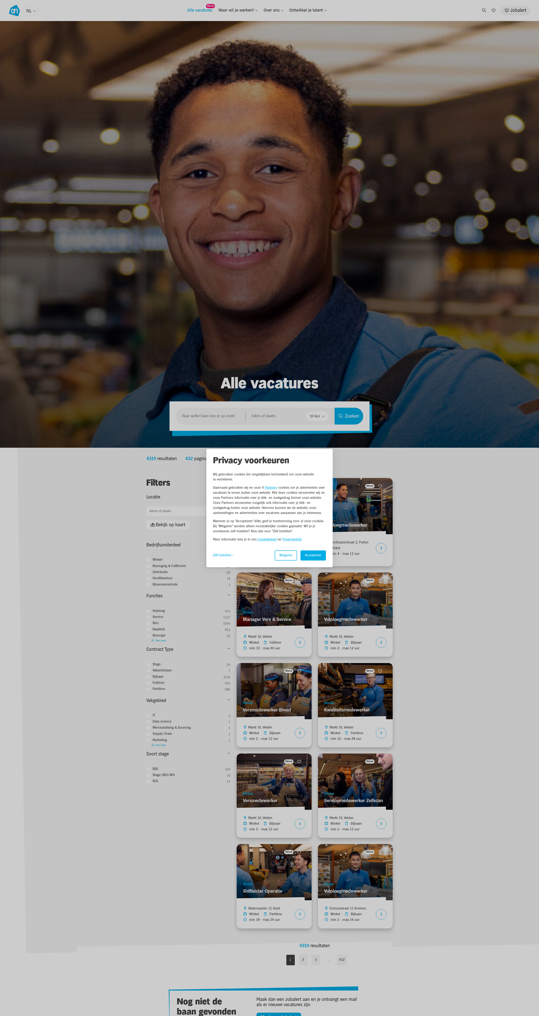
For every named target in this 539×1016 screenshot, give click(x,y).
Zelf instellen (222, 555)
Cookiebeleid (267, 539)
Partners (271, 487)
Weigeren (285, 555)
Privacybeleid (292, 539)
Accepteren (313, 555)
